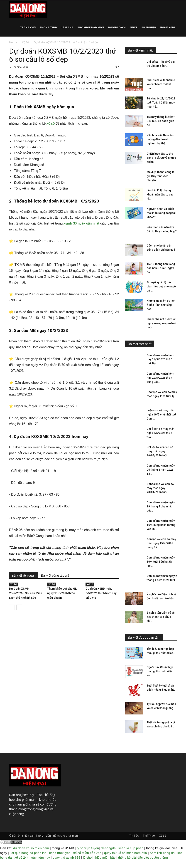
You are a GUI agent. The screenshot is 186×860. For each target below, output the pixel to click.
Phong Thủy (48, 27)
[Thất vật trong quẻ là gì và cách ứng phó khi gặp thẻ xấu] (134, 726)
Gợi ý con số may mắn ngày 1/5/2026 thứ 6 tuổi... (160, 433)
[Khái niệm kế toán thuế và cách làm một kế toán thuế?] (134, 84)
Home (13, 42)
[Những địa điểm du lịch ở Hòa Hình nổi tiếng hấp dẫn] (134, 305)
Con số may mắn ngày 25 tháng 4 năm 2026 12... (161, 469)
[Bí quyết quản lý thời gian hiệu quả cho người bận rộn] (134, 286)
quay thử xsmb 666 (66, 857)
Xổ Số (25, 42)
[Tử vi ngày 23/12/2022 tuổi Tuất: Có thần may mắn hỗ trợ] (134, 102)
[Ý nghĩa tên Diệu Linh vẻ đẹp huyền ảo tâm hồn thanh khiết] (134, 598)
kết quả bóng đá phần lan (28, 853)
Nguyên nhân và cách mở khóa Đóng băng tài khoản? (161, 213)
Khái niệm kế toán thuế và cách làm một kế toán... (161, 84)
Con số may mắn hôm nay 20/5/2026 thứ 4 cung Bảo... (160, 377)
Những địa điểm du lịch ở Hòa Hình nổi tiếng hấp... (161, 305)
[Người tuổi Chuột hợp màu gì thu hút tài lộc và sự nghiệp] (134, 671)
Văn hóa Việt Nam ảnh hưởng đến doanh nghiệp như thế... (160, 139)
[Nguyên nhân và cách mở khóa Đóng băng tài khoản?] (134, 213)
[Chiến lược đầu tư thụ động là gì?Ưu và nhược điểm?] (134, 158)
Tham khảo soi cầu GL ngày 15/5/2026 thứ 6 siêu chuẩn (62, 593)
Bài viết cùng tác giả (55, 575)
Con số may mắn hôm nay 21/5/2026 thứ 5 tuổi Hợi (160, 359)
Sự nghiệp (148, 27)
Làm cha (67, 27)
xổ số (50, 123)
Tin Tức (134, 836)
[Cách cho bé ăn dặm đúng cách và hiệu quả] (134, 250)
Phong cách (117, 27)
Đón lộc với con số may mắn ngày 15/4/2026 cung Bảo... (161, 543)
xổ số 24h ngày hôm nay (32, 857)
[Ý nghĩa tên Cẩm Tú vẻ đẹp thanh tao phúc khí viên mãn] (134, 617)
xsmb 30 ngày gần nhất (81, 223)
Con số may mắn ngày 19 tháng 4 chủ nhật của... (161, 506)
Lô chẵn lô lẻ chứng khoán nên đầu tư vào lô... (160, 194)
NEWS (133, 27)
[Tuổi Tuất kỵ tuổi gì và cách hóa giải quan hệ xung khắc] (134, 690)
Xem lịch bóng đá (162, 853)
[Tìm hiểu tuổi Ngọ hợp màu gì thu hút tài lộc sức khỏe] (134, 653)
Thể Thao (149, 836)
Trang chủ (28, 27)
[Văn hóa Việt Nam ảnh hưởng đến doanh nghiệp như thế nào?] (134, 139)
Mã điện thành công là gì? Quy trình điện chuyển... (160, 176)
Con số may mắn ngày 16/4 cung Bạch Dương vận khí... (161, 525)
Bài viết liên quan (24, 575)
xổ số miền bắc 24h (87, 853)
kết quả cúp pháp (130, 848)
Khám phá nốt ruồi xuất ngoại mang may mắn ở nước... (161, 323)
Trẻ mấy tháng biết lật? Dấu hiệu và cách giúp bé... (161, 121)
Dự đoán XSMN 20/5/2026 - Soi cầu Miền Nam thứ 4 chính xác (25, 593)
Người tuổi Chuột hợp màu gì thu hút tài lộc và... (160, 671)
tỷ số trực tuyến (88, 848)
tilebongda (108, 848)
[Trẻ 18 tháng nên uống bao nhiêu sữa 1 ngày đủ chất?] (134, 268)
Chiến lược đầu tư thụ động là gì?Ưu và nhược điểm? (161, 157)
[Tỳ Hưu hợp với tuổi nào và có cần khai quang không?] (134, 708)
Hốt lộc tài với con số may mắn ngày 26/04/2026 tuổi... (160, 451)
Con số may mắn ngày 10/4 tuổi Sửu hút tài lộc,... (161, 561)
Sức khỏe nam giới (90, 27)
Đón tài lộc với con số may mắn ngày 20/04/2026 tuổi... (160, 488)
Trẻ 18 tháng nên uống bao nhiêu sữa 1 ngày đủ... (161, 268)
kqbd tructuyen (60, 853)
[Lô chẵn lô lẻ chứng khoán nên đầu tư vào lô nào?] (134, 194)
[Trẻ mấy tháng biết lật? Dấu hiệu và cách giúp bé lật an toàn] (134, 121)
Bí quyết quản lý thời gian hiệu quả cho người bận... (161, 286)
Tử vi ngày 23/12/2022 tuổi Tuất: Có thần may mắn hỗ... (161, 102)
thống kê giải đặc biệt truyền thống (143, 857)
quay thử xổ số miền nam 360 (125, 853)
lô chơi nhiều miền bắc (99, 857)
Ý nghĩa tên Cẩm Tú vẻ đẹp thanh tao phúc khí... (160, 617)
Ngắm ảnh (167, 27)
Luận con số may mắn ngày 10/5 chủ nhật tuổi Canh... (161, 414)
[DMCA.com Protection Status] (11, 843)
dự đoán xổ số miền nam (31, 848)
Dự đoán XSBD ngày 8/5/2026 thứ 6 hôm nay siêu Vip (101, 593)
